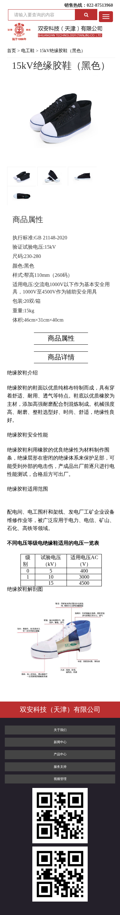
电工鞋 (28, 50)
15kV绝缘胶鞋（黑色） (62, 50)
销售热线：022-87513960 (88, 5)
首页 (11, 50)
